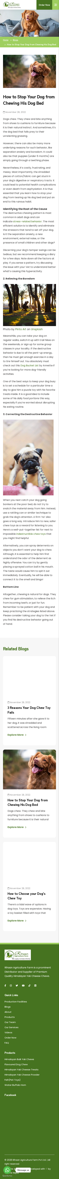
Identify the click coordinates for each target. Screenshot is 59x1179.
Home (5, 39)
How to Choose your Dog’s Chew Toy (26, 895)
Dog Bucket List (29, 365)
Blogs (15, 39)
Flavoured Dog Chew (16, 1064)
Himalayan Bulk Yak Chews (19, 1059)
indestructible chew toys (31, 534)
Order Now (44, 4)
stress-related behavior (27, 221)
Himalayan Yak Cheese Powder (22, 1074)
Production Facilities (16, 1001)
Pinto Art (20, 329)
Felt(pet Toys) (13, 1079)
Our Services (11, 1027)
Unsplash (37, 329)
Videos (8, 1032)
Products (10, 1017)
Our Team (10, 1022)
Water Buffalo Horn (15, 1085)
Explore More (16, 735)
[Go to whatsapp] (7, 1170)
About (8, 1011)
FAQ (7, 1042)
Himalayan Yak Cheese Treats (21, 1069)
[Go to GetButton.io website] (7, 1176)
